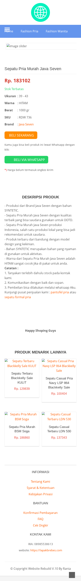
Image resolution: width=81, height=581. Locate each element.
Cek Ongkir (40, 525)
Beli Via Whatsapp (29, 159)
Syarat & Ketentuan (40, 488)
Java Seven (26, 124)
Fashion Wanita (57, 31)
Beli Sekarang (21, 135)
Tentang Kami (40, 481)
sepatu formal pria (18, 297)
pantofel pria (60, 292)
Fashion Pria (29, 31)
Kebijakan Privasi (41, 494)
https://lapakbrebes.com (46, 550)
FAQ (40, 519)
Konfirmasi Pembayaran (40, 513)
